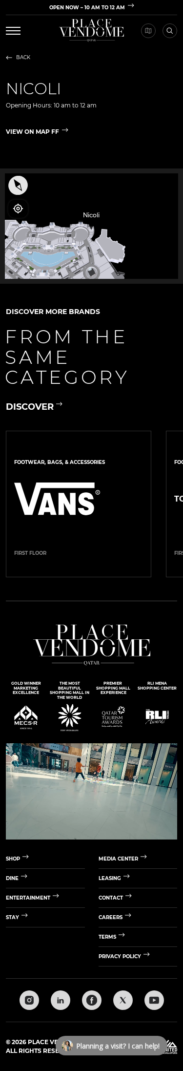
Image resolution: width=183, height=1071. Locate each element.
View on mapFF (32, 131)
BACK (23, 58)
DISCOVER (30, 407)
